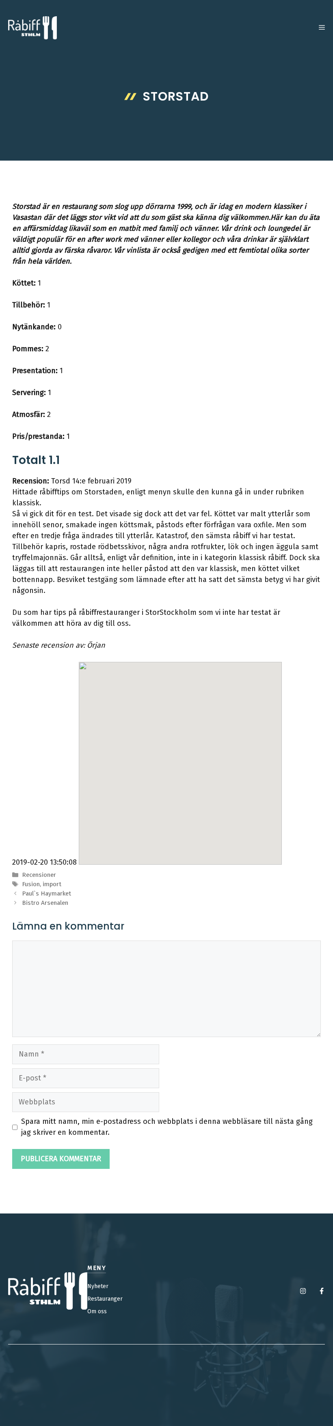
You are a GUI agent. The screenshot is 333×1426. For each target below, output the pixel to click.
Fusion (31, 884)
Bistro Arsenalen (45, 902)
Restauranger (105, 1298)
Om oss (97, 1311)
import (52, 884)
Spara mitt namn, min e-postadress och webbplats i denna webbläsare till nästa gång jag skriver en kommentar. (167, 1127)
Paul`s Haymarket (46, 893)
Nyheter (97, 1286)
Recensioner (39, 874)
